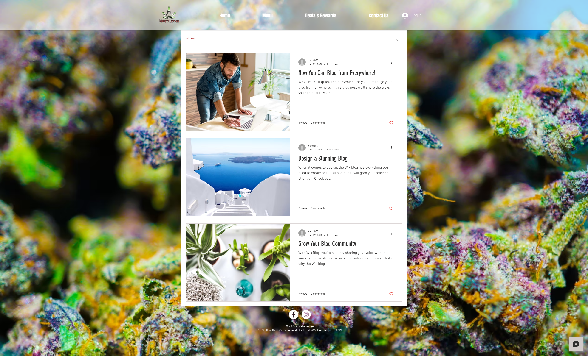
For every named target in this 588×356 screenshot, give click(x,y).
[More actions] (393, 62)
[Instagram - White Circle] (306, 314)
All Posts (192, 39)
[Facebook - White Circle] (293, 314)
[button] (396, 39)
